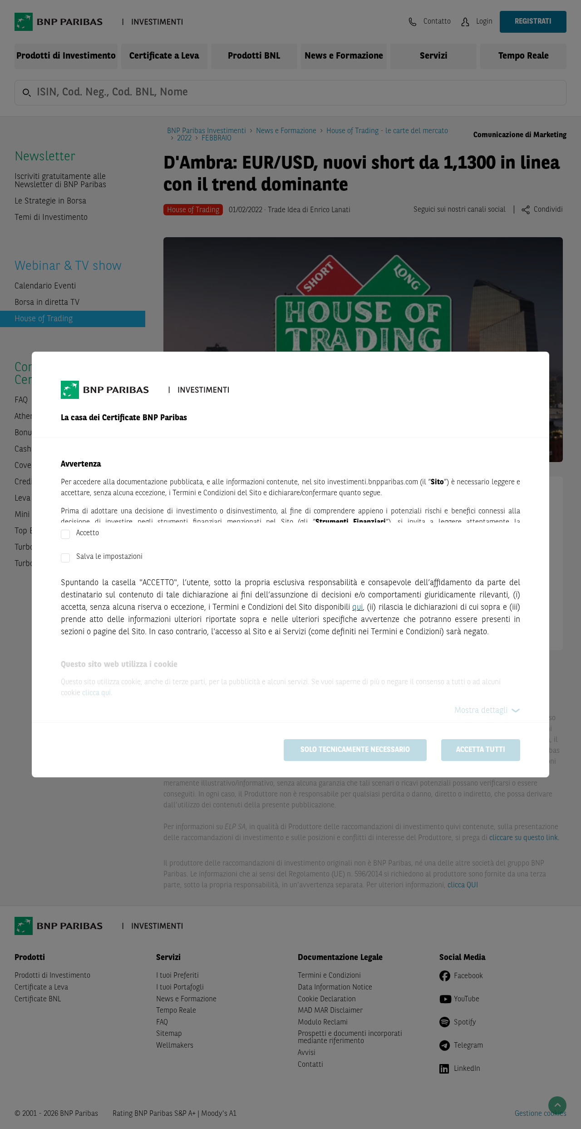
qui (357, 607)
